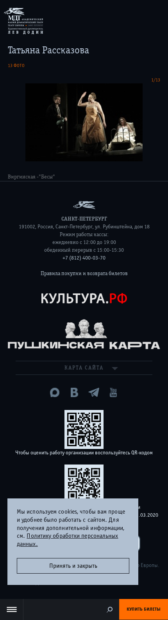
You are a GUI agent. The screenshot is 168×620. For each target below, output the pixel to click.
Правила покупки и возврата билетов (84, 273)
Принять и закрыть (73, 565)
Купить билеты (144, 609)
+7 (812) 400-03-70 (84, 258)
